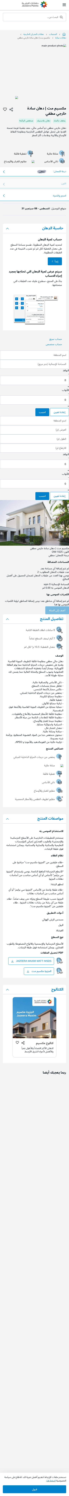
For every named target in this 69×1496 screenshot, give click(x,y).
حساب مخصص (54, 344)
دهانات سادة (60, 38)
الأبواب (65, 390)
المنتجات (53, 34)
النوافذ (66, 370)
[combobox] (34, 17)
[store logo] (34, 4)
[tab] (34, 228)
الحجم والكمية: (59, 196)
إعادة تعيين (59, 412)
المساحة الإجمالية (60, 584)
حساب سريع (55, 339)
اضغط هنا (51, 1480)
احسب (42, 412)
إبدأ (56, 261)
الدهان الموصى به (60, 587)
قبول (34, 1489)
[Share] (11, 109)
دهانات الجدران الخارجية (34, 34)
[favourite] (5, 109)
